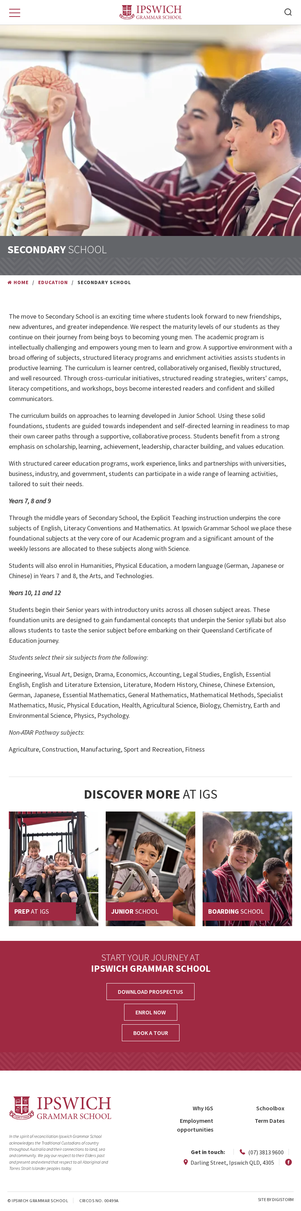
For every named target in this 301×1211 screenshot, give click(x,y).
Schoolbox (270, 1108)
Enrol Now (150, 1012)
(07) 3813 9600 (265, 1152)
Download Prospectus (150, 991)
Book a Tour (150, 1032)
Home (21, 282)
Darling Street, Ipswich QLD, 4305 (231, 1162)
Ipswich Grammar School (150, 12)
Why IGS (203, 1108)
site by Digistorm (276, 1199)
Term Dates (269, 1120)
